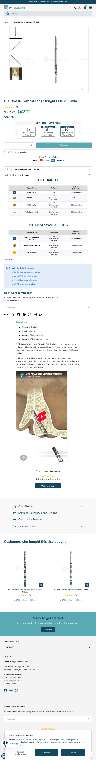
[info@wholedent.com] (35, 314)
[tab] (22, 322)
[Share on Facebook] (18, 314)
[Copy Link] (40, 314)
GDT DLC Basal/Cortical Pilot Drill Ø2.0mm (71, 590)
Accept (47, 752)
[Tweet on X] (13, 314)
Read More (9, 259)
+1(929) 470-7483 (16, 666)
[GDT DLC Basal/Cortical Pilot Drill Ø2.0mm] (71, 568)
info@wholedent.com (16, 661)
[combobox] (48, 13)
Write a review (48, 486)
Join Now (48, 629)
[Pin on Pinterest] (24, 314)
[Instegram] (29, 314)
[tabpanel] (48, 394)
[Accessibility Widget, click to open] (4, 756)
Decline (73, 752)
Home (6, 22)
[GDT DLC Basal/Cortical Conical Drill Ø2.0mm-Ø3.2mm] (25, 568)
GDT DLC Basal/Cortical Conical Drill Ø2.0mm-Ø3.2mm (25, 591)
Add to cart (64, 145)
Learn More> (59, 2)
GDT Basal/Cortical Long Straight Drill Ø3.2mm (25, 22)
